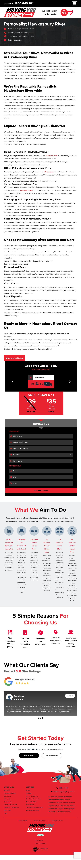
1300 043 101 (23, 3)
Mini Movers (30, 805)
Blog (5, 813)
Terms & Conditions (40, 843)
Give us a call (29, 755)
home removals (51, 156)
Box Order (7, 810)
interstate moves (26, 190)
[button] (12, 381)
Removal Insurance (10, 805)
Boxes (28, 790)
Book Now (7, 799)
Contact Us (7, 802)
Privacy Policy (39, 840)
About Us (7, 790)
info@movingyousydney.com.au (63, 792)
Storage (28, 793)
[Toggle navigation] (74, 3)
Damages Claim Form (11, 807)
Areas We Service (32, 796)
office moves (48, 172)
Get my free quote (52, 756)
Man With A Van (31, 802)
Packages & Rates (10, 793)
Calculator (7, 796)
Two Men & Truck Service (34, 807)
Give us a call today (14, 358)
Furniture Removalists (33, 799)
